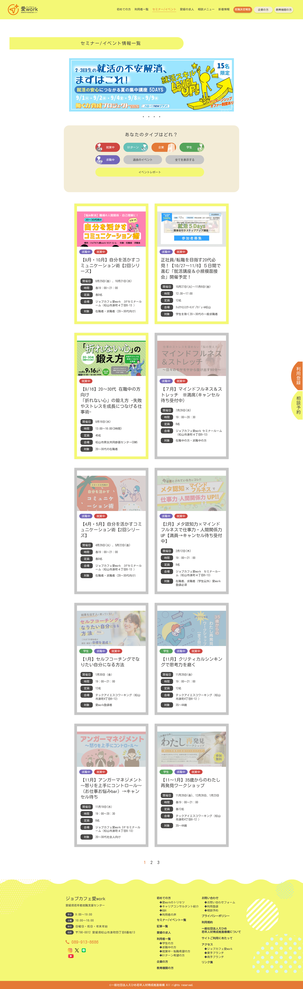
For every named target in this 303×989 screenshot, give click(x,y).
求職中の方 (169, 947)
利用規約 (207, 922)
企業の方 (263, 9)
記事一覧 (162, 926)
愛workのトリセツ (173, 902)
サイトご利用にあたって (217, 938)
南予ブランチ (215, 957)
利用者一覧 (141, 9)
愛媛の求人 (187, 9)
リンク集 (207, 962)
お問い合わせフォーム (221, 902)
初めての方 (124, 9)
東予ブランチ (215, 952)
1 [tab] (143, 116)
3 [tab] (154, 116)
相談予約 (212, 910)
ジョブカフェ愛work (219, 948)
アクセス (207, 944)
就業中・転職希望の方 (176, 951)
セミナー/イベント (164, 9)
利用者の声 (169, 914)
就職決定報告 (243, 9)
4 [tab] (159, 116)
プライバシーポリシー (216, 915)
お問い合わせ (210, 898)
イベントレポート (150, 172)
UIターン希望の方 (173, 955)
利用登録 (212, 906)
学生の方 (167, 943)
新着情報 (224, 9)
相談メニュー (206, 9)
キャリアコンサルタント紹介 (180, 906)
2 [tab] (148, 116)
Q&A (164, 910)
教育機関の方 (284, 9)
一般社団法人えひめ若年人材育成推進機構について (221, 930)
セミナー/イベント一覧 (171, 920)
